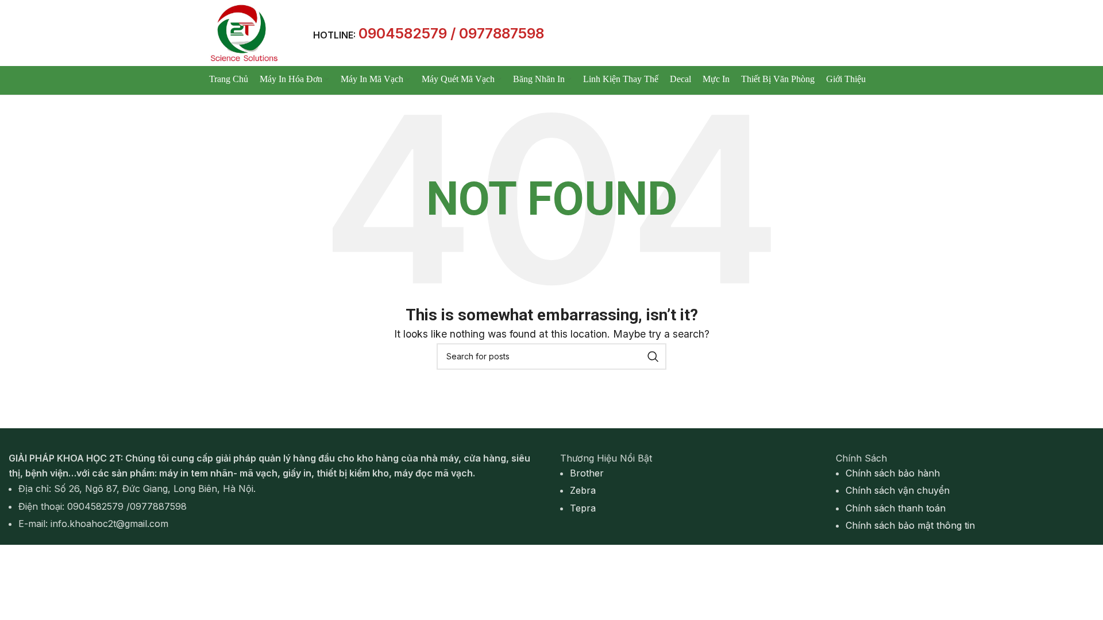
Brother (587, 473)
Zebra (583, 490)
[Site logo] (243, 32)
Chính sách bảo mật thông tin (910, 525)
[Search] (653, 356)
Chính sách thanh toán (896, 508)
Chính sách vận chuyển (898, 490)
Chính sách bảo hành (893, 473)
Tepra (583, 508)
